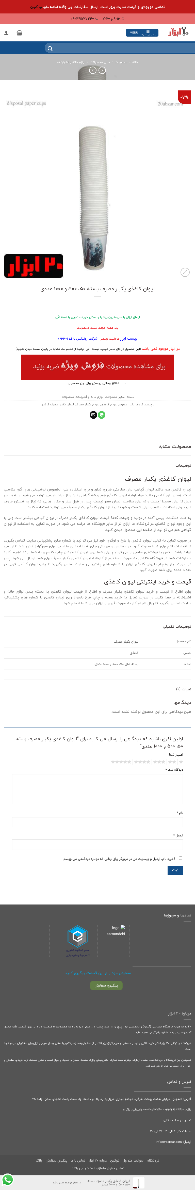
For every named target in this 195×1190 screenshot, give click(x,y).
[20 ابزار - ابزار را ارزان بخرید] (178, 32)
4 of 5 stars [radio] (143, 762)
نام (179, 813)
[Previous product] (92, 70)
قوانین (114, 1160)
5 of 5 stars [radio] (122, 762)
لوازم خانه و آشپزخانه (71, 62)
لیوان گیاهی (144, 489)
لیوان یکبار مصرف (87, 404)
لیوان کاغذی (109, 404)
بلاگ (39, 1160)
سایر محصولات (100, 62)
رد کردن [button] (36, 7)
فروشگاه (153, 1160)
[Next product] (102, 70)
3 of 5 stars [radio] (160, 762)
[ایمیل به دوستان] (93, 415)
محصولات (121, 62)
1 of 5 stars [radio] (181, 762)
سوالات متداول (133, 1160)
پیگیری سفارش (56, 1160)
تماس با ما (78, 1160)
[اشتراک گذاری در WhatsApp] (101, 415)
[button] (142, 33)
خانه (135, 62)
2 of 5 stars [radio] (173, 762)
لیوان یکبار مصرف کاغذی (57, 404)
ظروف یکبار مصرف (131, 404)
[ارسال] (47, 48)
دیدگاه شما (174, 769)
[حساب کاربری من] (6, 32)
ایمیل (178, 835)
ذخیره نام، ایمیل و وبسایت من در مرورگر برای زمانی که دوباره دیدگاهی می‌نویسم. (119, 859)
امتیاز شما (176, 754)
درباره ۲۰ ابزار (98, 1160)
